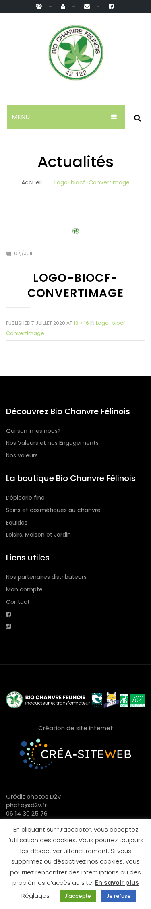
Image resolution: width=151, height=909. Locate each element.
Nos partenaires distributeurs (46, 577)
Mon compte (24, 589)
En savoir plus (117, 882)
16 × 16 (81, 323)
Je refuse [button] (118, 896)
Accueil (31, 182)
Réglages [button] (35, 895)
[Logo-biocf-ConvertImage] (75, 231)
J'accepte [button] (77, 896)
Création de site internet (75, 728)
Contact (18, 602)
